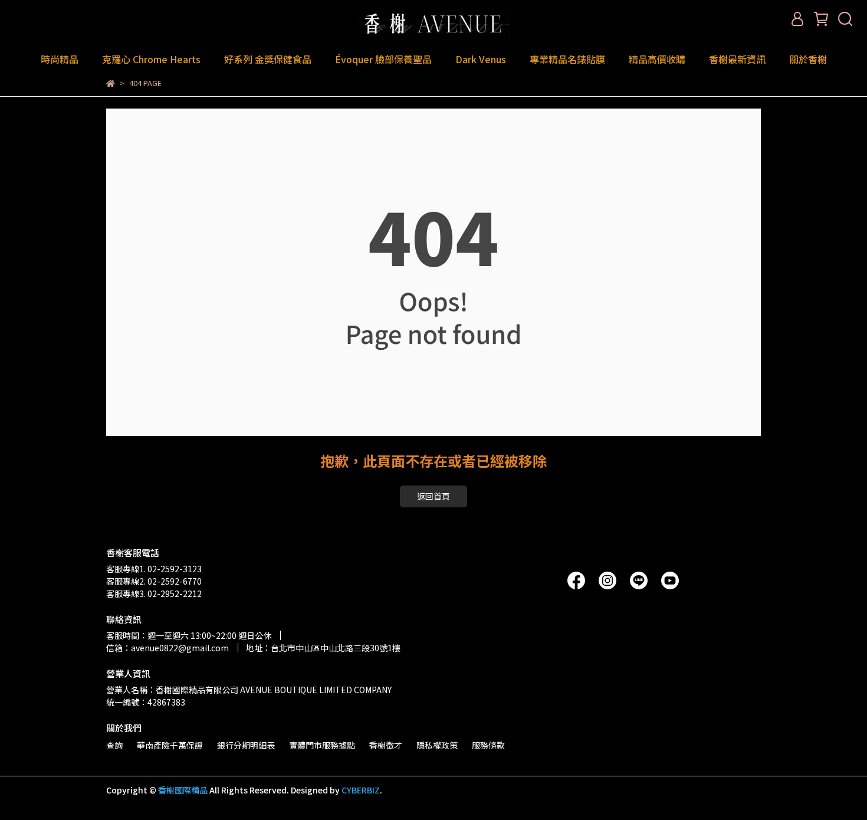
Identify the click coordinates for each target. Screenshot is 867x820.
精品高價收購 (657, 59)
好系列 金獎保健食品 (267, 59)
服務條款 (488, 745)
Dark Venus (480, 59)
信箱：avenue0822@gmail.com (167, 648)
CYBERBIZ (360, 790)
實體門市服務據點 (322, 745)
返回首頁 (433, 496)
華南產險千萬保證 (170, 745)
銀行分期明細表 (246, 745)
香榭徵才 (385, 745)
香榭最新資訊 (737, 59)
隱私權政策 (437, 745)
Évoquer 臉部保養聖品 (383, 59)
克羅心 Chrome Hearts (151, 59)
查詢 (114, 745)
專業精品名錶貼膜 (567, 59)
